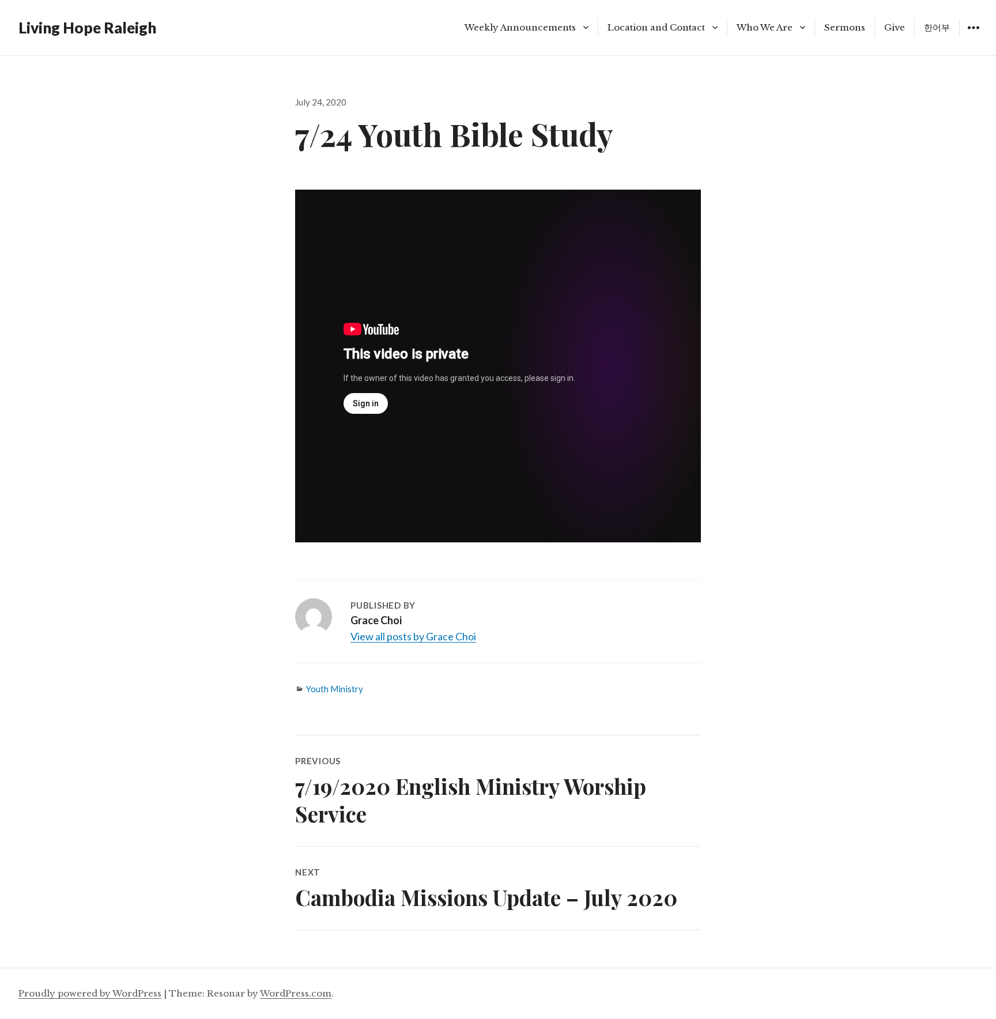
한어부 (937, 27)
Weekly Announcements (520, 27)
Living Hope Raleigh (87, 27)
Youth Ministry (334, 689)
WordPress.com (295, 993)
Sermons (844, 27)
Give (894, 27)
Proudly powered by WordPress (89, 993)
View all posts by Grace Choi (413, 636)
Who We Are (765, 27)
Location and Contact (656, 27)
